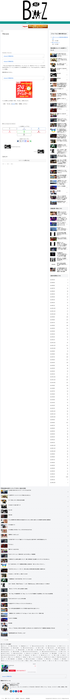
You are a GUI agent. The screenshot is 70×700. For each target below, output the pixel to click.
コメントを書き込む (24, 160)
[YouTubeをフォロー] (28, 141)
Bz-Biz (13, 104)
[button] (24, 135)
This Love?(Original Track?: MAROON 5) (9, 123)
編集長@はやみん (14, 685)
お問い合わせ (22, 698)
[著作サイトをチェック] (18, 141)
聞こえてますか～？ (56, 42)
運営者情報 (28, 698)
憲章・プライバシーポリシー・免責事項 (12, 698)
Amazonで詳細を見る (8, 56)
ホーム (3, 698)
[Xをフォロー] (20, 141)
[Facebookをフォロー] (23, 141)
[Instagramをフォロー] (25, 141)
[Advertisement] (24, 43)
